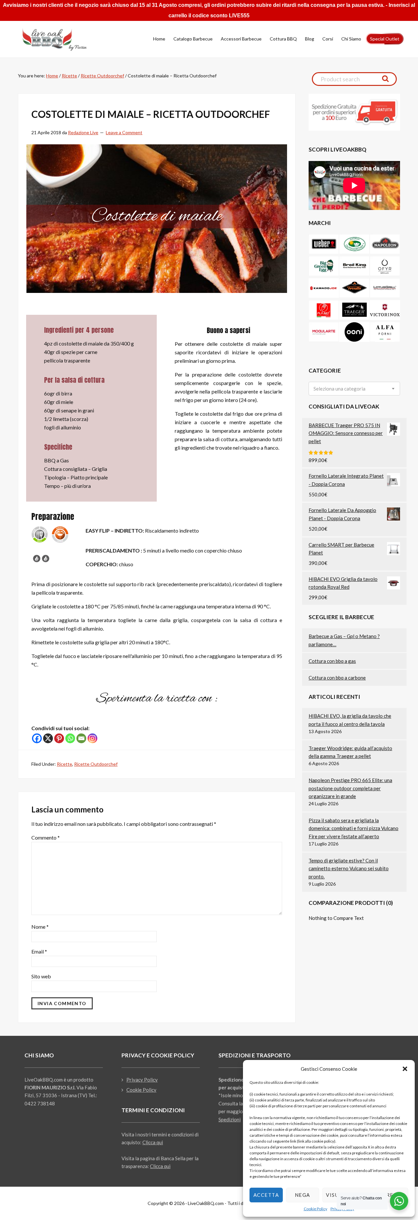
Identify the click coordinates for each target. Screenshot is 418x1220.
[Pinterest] (59, 738)
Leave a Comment (124, 132)
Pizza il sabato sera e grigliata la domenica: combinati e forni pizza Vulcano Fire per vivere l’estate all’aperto (353, 828)
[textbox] (339, 389)
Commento (45, 837)
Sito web (41, 976)
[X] (48, 738)
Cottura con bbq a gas (332, 661)
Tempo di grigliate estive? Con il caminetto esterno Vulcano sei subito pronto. (349, 868)
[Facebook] (37, 738)
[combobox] (354, 388)
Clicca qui (152, 1142)
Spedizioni (229, 1119)
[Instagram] (92, 738)
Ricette (64, 764)
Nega (302, 1195)
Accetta (266, 1195)
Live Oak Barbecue (60, 39)
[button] (405, 1069)
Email (39, 951)
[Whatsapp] (70, 738)
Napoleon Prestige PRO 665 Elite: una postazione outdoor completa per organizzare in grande (350, 788)
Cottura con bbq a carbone (337, 678)
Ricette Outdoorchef (96, 764)
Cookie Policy (315, 1208)
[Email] (81, 738)
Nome (40, 926)
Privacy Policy (142, 1080)
